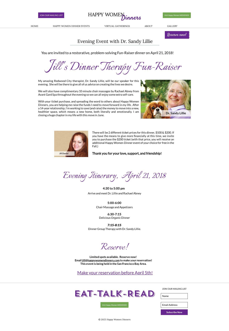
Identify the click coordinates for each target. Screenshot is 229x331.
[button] (71, 26)
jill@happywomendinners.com (101, 260)
